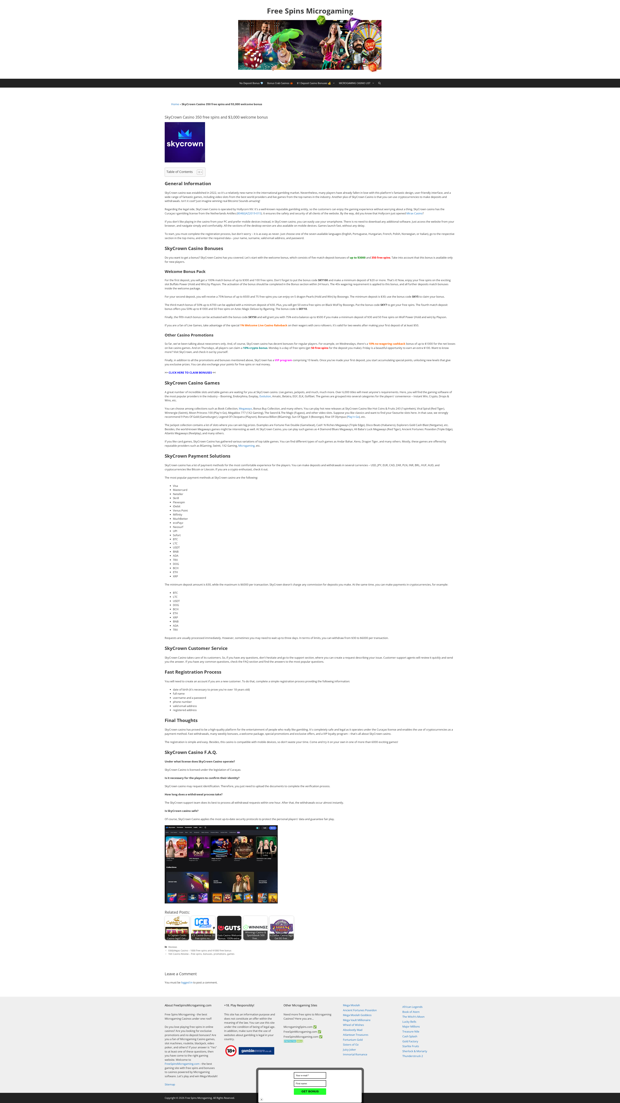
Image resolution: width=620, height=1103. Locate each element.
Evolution (265, 396)
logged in (186, 982)
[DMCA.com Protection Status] (293, 1042)
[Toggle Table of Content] (198, 172)
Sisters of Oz (351, 1044)
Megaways (245, 408)
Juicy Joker (349, 1049)
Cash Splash (409, 1036)
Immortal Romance (355, 1054)
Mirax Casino (414, 213)
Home (175, 104)
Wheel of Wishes (353, 1025)
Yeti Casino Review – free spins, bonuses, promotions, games (201, 953)
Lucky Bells (409, 1021)
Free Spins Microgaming (310, 11)
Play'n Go (353, 417)
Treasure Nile (410, 1031)
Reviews (172, 946)
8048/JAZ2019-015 (249, 213)
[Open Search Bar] (379, 83)
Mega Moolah (351, 1005)
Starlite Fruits (410, 1046)
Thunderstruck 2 (412, 1056)
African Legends (412, 1007)
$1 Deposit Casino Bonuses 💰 (314, 83)
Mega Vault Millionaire (357, 1020)
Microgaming (246, 445)
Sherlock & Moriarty (414, 1051)
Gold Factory (410, 1041)
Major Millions (411, 1026)
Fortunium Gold (353, 1040)
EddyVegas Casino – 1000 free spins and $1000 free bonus (199, 950)
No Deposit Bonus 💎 (251, 83)
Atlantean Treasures (355, 1035)
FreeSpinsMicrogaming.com (182, 1064)
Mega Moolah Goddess (357, 1015)
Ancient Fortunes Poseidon (360, 1010)
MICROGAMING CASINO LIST (354, 83)
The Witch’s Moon (413, 1016)
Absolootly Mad (352, 1030)
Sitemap (170, 1084)
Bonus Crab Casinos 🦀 (280, 83)
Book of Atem (411, 1012)
